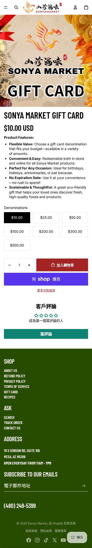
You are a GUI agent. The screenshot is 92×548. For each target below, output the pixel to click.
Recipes (9, 397)
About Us (10, 370)
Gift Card (11, 391)
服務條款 (60, 531)
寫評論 (46, 333)
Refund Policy (14, 375)
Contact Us (12, 427)
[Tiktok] (46, 540)
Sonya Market (37, 523)
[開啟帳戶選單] (75, 7)
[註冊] (83, 485)
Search (9, 417)
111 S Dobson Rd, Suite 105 (22, 450)
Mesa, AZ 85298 (15, 456)
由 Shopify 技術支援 (62, 523)
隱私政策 (46, 531)
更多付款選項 (46, 290)
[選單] (5, 7)
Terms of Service (16, 386)
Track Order (13, 422)
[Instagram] (37, 540)
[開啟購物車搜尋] (16, 7)
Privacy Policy (15, 381)
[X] (55, 540)
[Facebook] (29, 540)
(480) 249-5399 (20, 505)
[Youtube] (63, 540)
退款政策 (31, 531)
